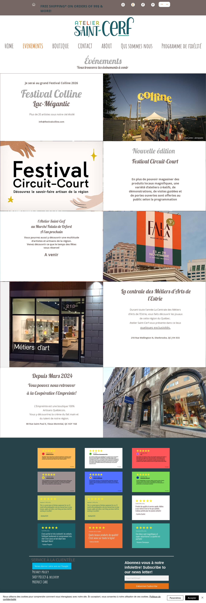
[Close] (202, 598)
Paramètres (175, 597)
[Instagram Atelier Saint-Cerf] (123, 5)
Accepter (192, 597)
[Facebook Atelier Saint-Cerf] (143, 5)
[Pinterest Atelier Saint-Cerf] (153, 5)
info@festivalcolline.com (51, 121)
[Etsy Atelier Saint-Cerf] (133, 5)
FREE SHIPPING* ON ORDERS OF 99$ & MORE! (71, 8)
